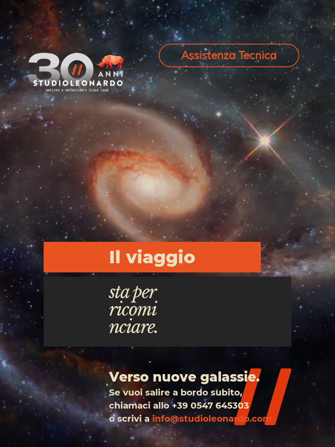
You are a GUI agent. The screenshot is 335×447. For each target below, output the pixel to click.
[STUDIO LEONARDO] (75, 72)
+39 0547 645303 (210, 405)
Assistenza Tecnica (229, 55)
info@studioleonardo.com (212, 418)
